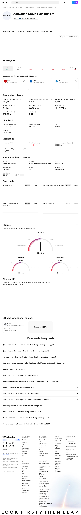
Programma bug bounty (45, 505)
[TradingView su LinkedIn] (4, 446)
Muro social (58, 440)
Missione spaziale (43, 471)
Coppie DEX (25, 453)
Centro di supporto (44, 475)
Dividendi (24, 471)
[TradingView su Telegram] (7, 446)
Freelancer (57, 468)
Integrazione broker (71, 454)
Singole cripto (25, 450)
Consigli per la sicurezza (45, 503)
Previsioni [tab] (36, 31)
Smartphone (25, 490)
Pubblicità (68, 453)
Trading (57, 453)
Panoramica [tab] (6, 31)
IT (65, 2)
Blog (40, 473)
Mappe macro (26, 483)
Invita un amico (59, 442)
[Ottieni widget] (63, 36)
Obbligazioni (25, 448)
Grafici (24, 439)
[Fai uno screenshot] (60, 36)
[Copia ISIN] (18, 175)
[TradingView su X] (4, 443)
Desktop (24, 492)
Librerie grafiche (70, 441)
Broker (41, 451)
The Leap (41, 455)
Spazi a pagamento (58, 470)
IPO (23, 473)
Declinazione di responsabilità (43, 494)
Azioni (23, 444)
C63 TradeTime (43, 486)
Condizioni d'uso (43, 491)
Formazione (58, 455)
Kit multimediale (43, 478)
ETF (23, 446)
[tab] (27, 185)
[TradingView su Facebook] (7, 443)
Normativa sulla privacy (45, 496)
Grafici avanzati (70, 445)
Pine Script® (25, 485)
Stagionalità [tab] (44, 31)
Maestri (57, 466)
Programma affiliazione (72, 456)
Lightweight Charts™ (71, 443)
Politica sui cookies (44, 498)
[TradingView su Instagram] (13, 443)
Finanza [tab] (14, 31)
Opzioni (24, 482)
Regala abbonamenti (44, 445)
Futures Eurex (42, 461)
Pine (23, 455)
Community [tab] (21, 31)
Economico (25, 468)
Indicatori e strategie (58, 464)
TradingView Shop (44, 483)
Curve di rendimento (27, 480)
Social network (58, 438)
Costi (40, 441)
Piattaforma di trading (71, 446)
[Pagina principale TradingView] (7, 2)
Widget (68, 439)
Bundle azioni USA (44, 463)
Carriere (41, 476)
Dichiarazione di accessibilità (43, 500)
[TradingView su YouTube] (10, 443)
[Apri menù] (3, 2)
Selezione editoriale (57, 457)
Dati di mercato (43, 443)
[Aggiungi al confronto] (24, 81)
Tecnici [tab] (29, 31)
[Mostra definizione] (20, 99)
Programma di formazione (69, 458)
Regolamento (58, 447)
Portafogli (24, 478)
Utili (23, 470)
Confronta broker (43, 453)
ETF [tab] (51, 31)
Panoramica (42, 450)
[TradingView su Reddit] (13, 446)
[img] (35, 18)
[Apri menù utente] (69, 2)
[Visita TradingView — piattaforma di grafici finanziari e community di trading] (9, 61)
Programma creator (58, 444)
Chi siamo (41, 469)
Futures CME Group (44, 460)
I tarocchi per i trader (44, 485)
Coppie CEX (25, 451)
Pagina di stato (43, 506)
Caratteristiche (43, 439)
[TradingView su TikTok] (10, 446)
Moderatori (57, 448)
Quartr (14, 468)
